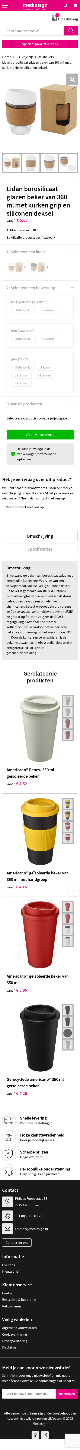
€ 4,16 (17, 886)
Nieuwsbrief (11, 1271)
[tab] (40, 536)
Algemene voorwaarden (19, 1328)
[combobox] (33, 30)
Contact (8, 1293)
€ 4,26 (17, 1093)
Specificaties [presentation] (39, 549)
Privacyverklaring (15, 1341)
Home (6, 57)
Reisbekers (46, 57)
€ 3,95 (17, 990)
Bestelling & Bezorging (19, 1299)
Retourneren (11, 1306)
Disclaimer (10, 1347)
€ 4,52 (17, 783)
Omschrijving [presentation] (40, 536)
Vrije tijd (27, 57)
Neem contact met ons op (25, 507)
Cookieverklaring (14, 1334)
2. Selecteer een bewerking (31, 287)
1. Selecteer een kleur (26, 251)
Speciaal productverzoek (40, 44)
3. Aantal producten (24, 403)
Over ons (8, 1265)
